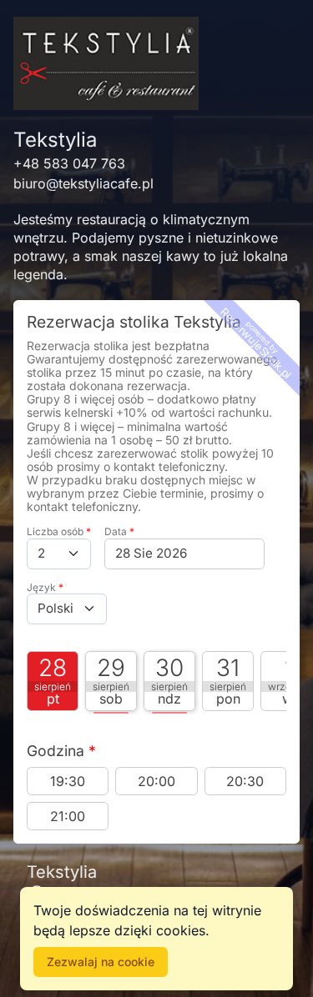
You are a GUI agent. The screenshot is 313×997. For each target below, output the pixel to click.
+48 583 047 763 (69, 163)
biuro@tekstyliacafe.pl (83, 183)
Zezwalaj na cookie (100, 961)
